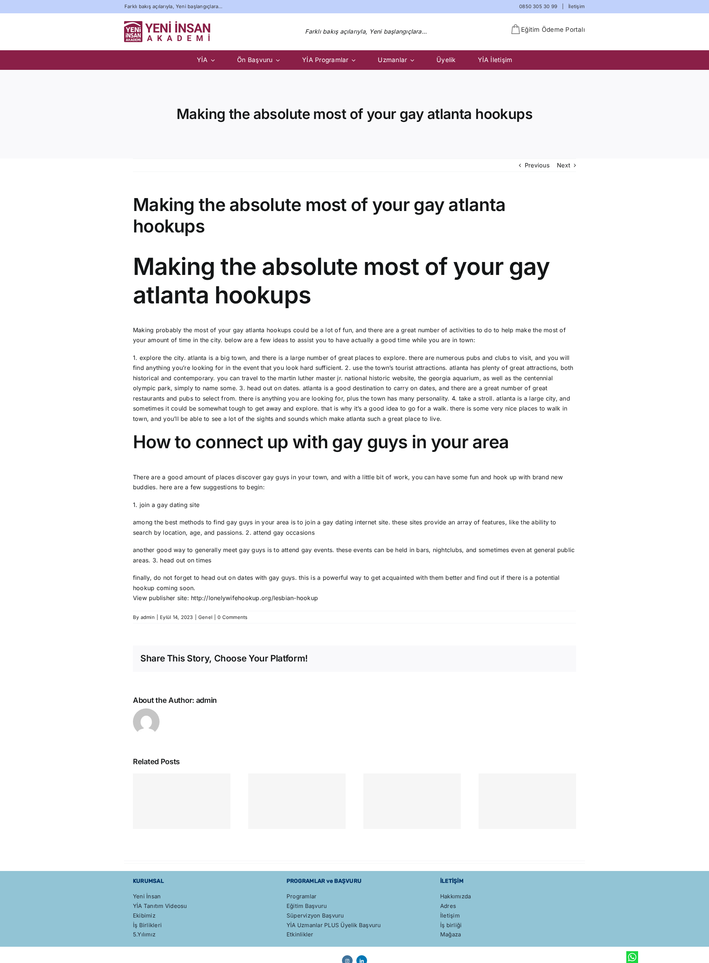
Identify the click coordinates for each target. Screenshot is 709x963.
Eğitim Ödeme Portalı (553, 29)
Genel (205, 617)
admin (148, 617)
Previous (537, 165)
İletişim (576, 6)
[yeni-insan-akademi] (167, 23)
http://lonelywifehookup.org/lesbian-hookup (254, 598)
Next (563, 165)
